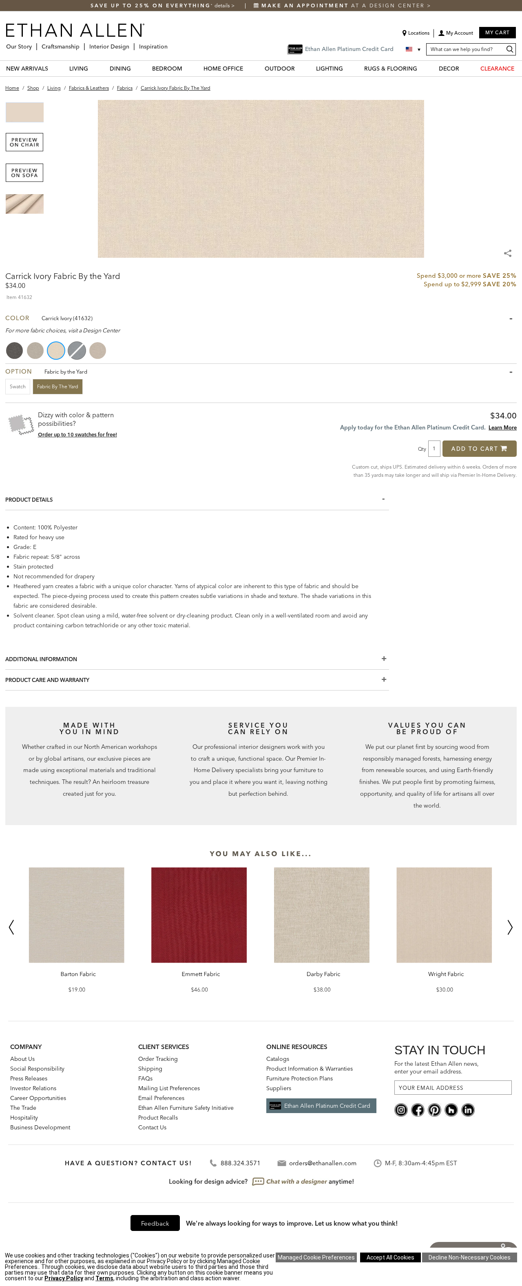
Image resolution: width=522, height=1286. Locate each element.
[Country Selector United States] (414, 49)
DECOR (449, 68)
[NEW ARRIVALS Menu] (53, 68)
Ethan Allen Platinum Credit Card (327, 1105)
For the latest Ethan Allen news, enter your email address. (436, 1067)
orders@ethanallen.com (322, 1163)
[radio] (15, 350)
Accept (390, 1257)
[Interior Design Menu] (132, 43)
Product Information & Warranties (309, 1068)
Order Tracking (158, 1058)
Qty (422, 449)
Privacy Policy (63, 1278)
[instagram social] (401, 1109)
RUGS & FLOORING (390, 68)
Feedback (155, 1223)
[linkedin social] (468, 1109)
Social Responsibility (37, 1068)
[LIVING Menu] (93, 68)
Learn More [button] (503, 427)
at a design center (344, 5)
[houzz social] (451, 1109)
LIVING (78, 68)
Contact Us (152, 1127)
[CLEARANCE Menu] (519, 68)
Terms (104, 1278)
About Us (22, 1058)
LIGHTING (329, 68)
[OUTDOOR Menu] (300, 68)
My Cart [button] (497, 32)
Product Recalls (158, 1117)
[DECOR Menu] (464, 68)
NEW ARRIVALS (27, 68)
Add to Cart (474, 448)
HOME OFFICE (223, 68)
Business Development (40, 1127)
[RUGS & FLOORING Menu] (422, 68)
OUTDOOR (280, 68)
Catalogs (277, 1058)
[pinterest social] (434, 1109)
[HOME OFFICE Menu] (248, 68)
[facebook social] (418, 1109)
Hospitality (24, 1117)
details (223, 5)
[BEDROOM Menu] (187, 68)
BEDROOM (167, 68)
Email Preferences (161, 1098)
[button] (455, 36)
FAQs (145, 1078)
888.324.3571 (241, 1163)
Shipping (150, 1068)
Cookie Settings (316, 1257)
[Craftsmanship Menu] (82, 43)
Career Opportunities (38, 1098)
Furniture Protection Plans (299, 1078)
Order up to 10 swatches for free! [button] (77, 434)
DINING (120, 68)
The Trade (23, 1107)
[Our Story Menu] (34, 43)
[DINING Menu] (136, 68)
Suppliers (278, 1088)
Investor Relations (33, 1088)
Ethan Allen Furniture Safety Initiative (186, 1107)
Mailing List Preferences (169, 1088)
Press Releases (28, 1078)
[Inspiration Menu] (170, 43)
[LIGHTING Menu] (348, 68)
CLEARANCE (497, 68)
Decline (469, 1257)
